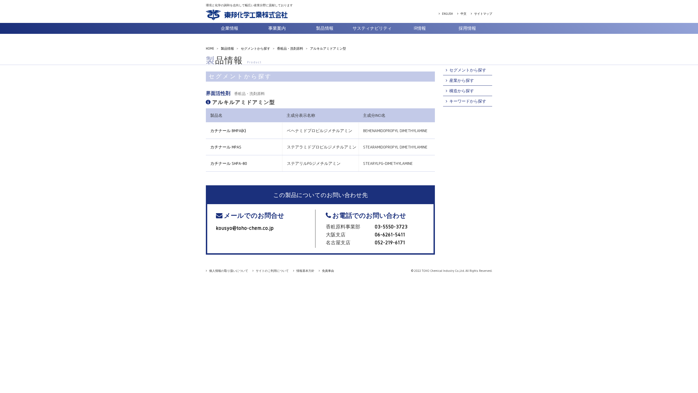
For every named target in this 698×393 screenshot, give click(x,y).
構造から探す (461, 90)
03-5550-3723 (391, 227)
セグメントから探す (467, 70)
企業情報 (229, 28)
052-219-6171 (390, 242)
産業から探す (461, 80)
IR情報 (420, 28)
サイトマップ (483, 13)
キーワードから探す (467, 101)
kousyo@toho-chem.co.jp (245, 228)
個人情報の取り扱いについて (228, 270)
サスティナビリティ (372, 28)
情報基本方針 (305, 270)
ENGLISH (447, 13)
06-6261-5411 (390, 234)
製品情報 (324, 28)
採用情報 (467, 28)
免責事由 (328, 270)
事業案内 (277, 28)
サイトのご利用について (272, 270)
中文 (464, 13)
